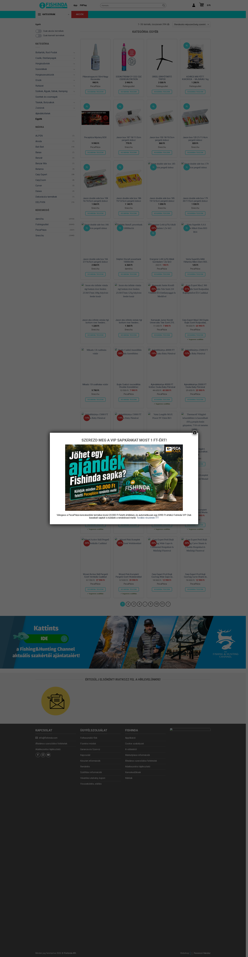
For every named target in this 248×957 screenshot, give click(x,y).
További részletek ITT (148, 517)
